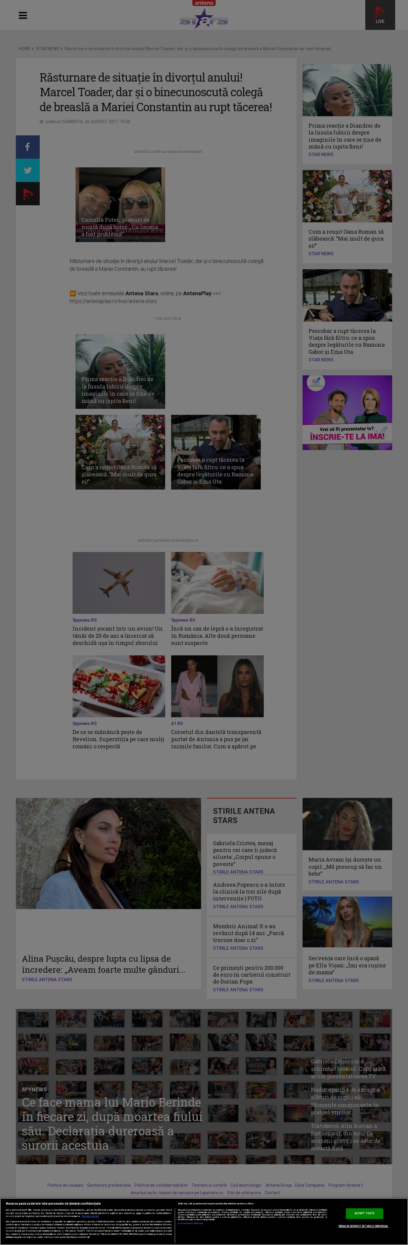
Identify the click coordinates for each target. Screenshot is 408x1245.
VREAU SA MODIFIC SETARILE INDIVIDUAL (363, 1226)
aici (62, 1230)
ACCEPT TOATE (365, 1213)
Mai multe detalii (90, 1216)
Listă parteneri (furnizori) (190, 1223)
